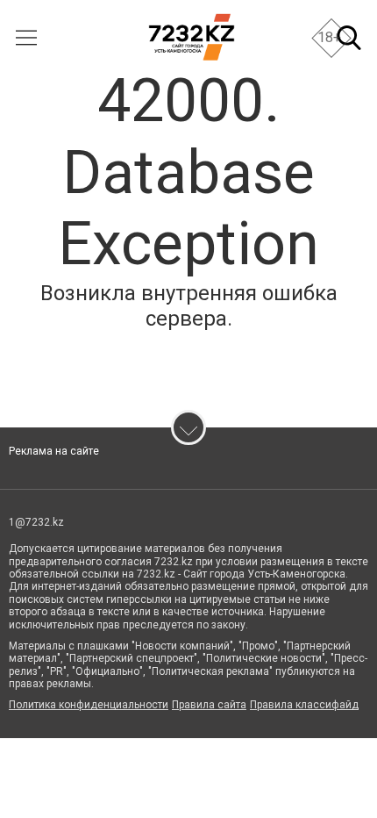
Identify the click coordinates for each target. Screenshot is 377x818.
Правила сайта (209, 705)
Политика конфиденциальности (88, 705)
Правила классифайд (304, 705)
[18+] (191, 37)
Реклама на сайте (54, 451)
